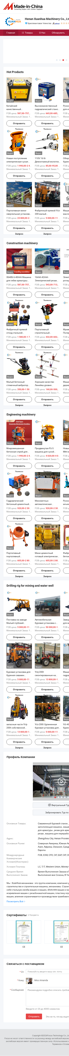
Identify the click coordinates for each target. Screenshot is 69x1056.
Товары (29, 32)
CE (23, 946)
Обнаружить (58, 32)
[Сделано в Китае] (23, 6)
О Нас (42, 32)
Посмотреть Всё (15, 901)
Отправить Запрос (19, 124)
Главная (10, 32)
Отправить (33, 1016)
